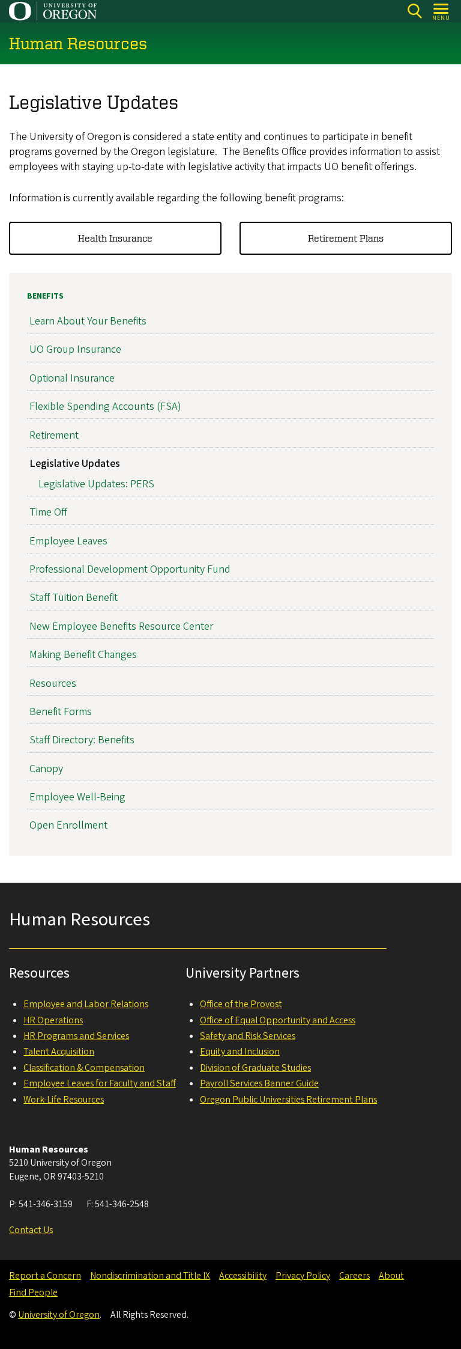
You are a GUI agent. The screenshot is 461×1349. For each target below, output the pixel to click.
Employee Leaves (68, 541)
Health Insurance (115, 238)
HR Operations (53, 1020)
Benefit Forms (60, 711)
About (391, 1275)
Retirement (54, 435)
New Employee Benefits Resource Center (121, 626)
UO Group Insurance (75, 349)
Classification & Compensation (84, 1067)
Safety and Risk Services (247, 1036)
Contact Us (31, 1230)
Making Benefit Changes (83, 654)
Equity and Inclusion (240, 1051)
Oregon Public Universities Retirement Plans (288, 1099)
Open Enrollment (68, 825)
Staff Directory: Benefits (81, 740)
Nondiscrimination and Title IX (150, 1275)
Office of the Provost (241, 1004)
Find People (33, 1292)
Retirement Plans (346, 238)
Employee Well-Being (77, 797)
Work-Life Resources (63, 1099)
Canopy (46, 768)
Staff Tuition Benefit (73, 597)
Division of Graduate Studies (255, 1067)
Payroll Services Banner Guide (259, 1083)
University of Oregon (59, 1314)
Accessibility (243, 1275)
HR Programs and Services (76, 1036)
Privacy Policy (303, 1275)
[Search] (414, 11)
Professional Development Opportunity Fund (129, 569)
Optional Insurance (72, 378)
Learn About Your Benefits (87, 321)
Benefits (45, 296)
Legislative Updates (74, 463)
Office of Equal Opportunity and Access (277, 1020)
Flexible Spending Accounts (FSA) (105, 406)
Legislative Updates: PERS (96, 484)
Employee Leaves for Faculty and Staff (99, 1083)
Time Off (48, 512)
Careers (354, 1275)
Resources (52, 683)
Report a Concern (45, 1275)
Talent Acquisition (58, 1051)
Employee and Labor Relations (85, 1004)
